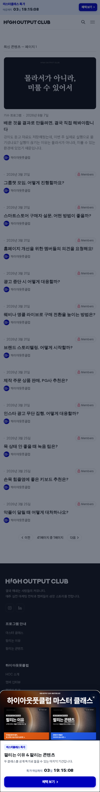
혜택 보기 (48, 782)
